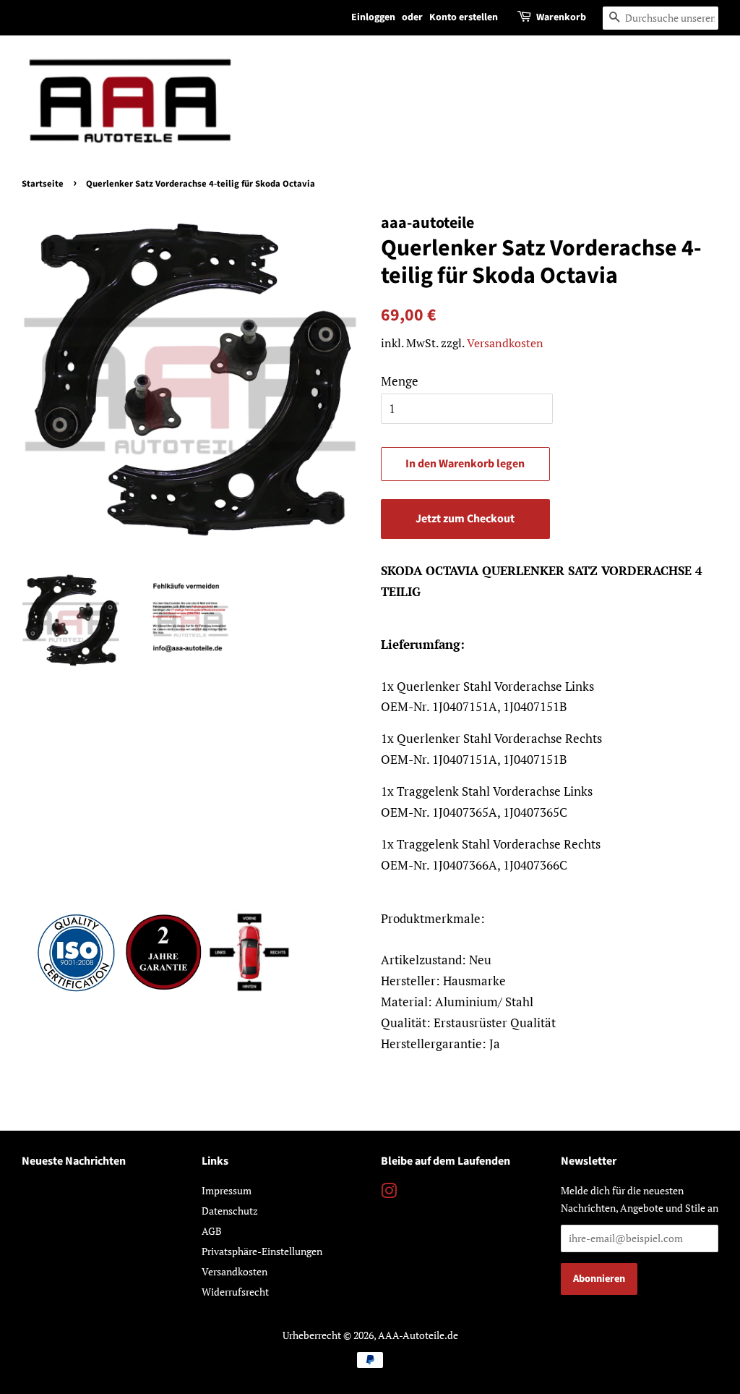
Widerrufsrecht (235, 1292)
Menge (399, 381)
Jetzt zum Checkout (465, 519)
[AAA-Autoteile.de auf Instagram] (389, 1193)
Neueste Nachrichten (74, 1161)
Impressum (226, 1190)
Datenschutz (230, 1210)
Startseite (43, 183)
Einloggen (373, 17)
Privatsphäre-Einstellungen (262, 1251)
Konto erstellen (463, 17)
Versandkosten (505, 343)
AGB (212, 1231)
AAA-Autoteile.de (418, 1335)
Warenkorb (561, 17)
